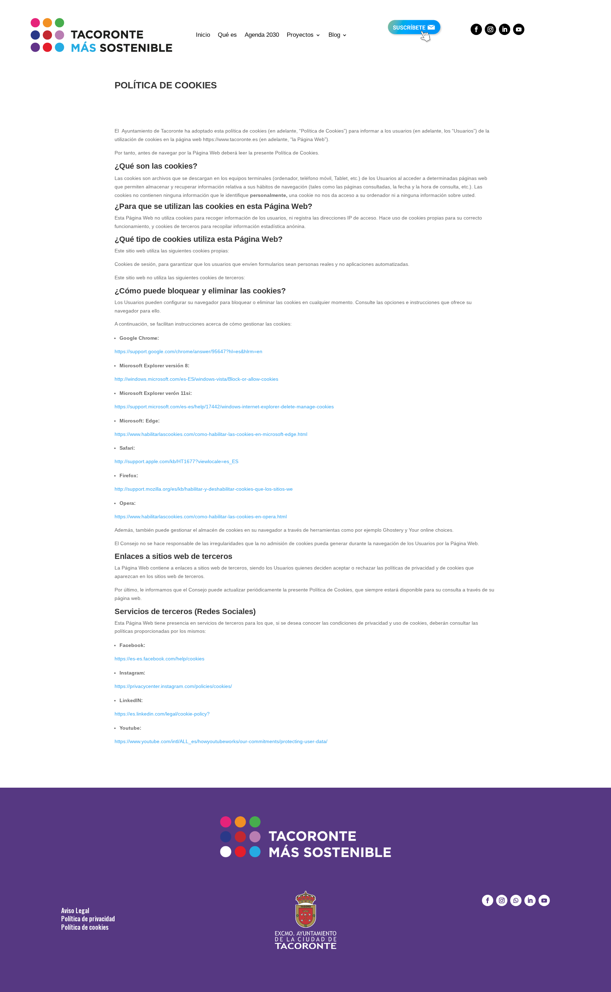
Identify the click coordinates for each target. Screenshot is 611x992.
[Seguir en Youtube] (518, 29)
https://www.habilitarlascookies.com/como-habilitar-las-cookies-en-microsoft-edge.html (211, 434)
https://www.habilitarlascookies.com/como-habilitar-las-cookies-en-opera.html (201, 516)
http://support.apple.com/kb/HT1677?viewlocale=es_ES (176, 461)
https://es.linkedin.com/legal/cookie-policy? (162, 714)
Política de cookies (85, 927)
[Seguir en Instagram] (490, 29)
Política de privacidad (88, 918)
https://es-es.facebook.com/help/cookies (159, 658)
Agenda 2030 (262, 34)
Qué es (227, 34)
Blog (334, 34)
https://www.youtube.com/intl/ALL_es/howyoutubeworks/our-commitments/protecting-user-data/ (221, 741)
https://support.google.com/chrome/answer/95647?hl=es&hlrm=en (188, 351)
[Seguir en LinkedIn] (504, 29)
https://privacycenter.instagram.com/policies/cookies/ (173, 686)
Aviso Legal (75, 910)
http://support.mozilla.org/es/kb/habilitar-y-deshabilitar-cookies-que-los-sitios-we (204, 489)
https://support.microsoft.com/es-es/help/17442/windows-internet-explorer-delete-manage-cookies (224, 406)
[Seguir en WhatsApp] (516, 900)
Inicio (203, 34)
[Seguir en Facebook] (476, 29)
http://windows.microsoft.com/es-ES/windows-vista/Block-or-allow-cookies (196, 379)
